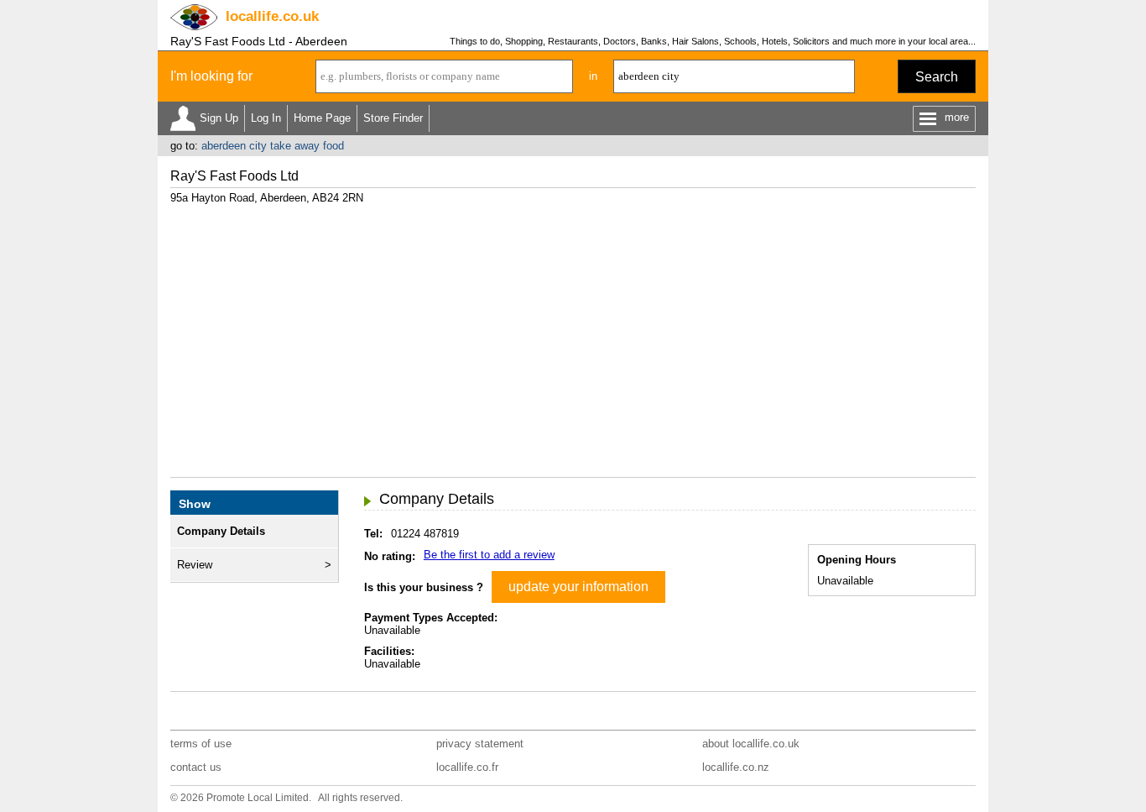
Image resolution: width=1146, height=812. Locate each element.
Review (194, 564)
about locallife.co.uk (751, 743)
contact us (195, 767)
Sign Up (219, 118)
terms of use (201, 743)
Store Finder (393, 118)
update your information (578, 586)
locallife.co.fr (467, 767)
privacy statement (480, 743)
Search (936, 77)
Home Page (322, 118)
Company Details (221, 531)
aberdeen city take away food (272, 145)
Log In (266, 118)
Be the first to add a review (489, 554)
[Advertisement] (573, 334)
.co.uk (272, 16)
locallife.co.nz (735, 767)
